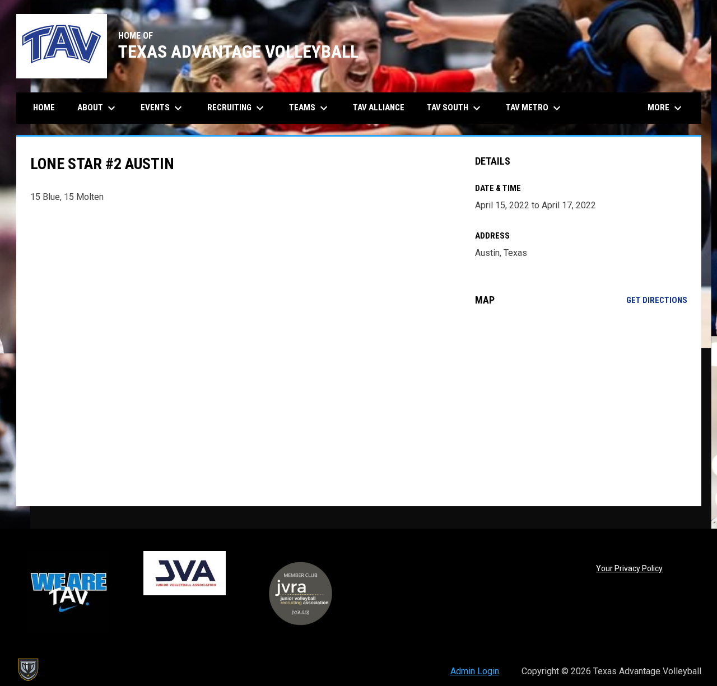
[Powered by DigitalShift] (27, 670)
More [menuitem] (666, 108)
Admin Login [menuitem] (474, 671)
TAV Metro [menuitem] (535, 108)
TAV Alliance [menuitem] (378, 107)
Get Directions (656, 300)
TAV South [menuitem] (455, 108)
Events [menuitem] (163, 108)
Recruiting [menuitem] (237, 108)
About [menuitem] (97, 108)
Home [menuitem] (44, 107)
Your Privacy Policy (629, 568)
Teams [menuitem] (309, 108)
